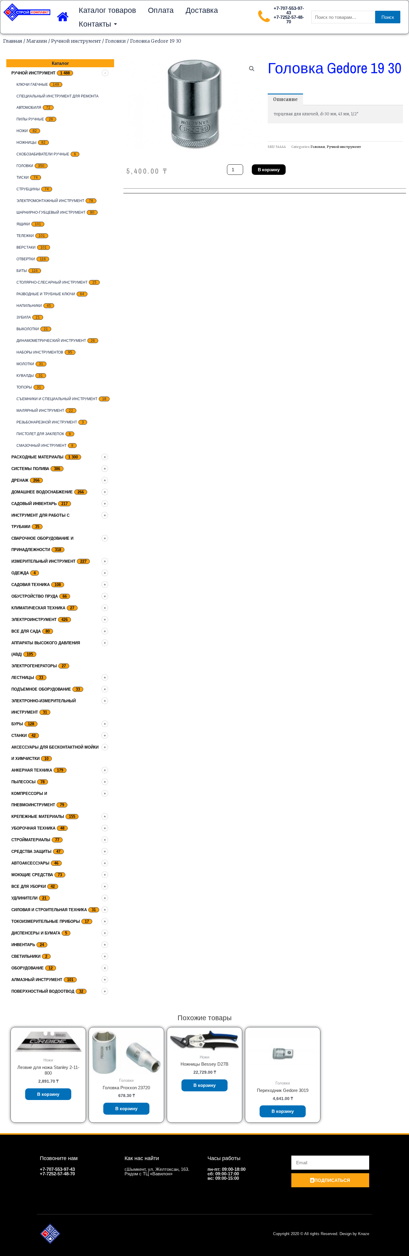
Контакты (95, 24)
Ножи (22, 131)
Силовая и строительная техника (49, 910)
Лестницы (22, 677)
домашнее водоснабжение (42, 492)
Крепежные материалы (37, 816)
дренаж (19, 480)
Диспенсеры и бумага (35, 933)
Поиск (387, 17)
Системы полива (30, 468)
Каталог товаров (107, 10)
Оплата (161, 10)
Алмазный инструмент (36, 979)
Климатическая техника (38, 608)
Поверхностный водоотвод (42, 991)
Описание (285, 99)
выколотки (27, 329)
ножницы (26, 142)
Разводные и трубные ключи (45, 294)
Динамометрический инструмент (51, 341)
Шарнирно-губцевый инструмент (50, 212)
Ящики (23, 224)
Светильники (25, 956)
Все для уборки (28, 886)
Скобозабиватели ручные (42, 154)
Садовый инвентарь (34, 503)
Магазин (36, 41)
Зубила (23, 317)
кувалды (25, 376)
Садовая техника (30, 584)
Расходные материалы (37, 457)
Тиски (22, 177)
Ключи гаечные (32, 84)
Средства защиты (31, 851)
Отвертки (25, 259)
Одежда (20, 573)
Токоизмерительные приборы (45, 921)
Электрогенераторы (34, 666)
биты (21, 271)
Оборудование (27, 968)
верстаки (26, 247)
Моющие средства (32, 875)
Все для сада (26, 631)
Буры (17, 724)
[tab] (285, 99)
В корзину (269, 169)
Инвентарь (23, 945)
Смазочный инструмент (41, 445)
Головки (115, 41)
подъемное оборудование (41, 689)
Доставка (202, 10)
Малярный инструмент (40, 411)
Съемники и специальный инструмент (56, 399)
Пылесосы (23, 782)
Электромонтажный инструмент (50, 201)
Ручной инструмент (76, 41)
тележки (25, 236)
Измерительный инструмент (43, 561)
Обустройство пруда (34, 596)
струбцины (28, 189)
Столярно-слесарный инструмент (51, 282)
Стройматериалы (30, 840)
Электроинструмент (34, 619)
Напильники (29, 306)
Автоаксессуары (30, 863)
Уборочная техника (33, 828)
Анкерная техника (31, 770)
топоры (24, 387)
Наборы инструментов (39, 352)
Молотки (25, 364)
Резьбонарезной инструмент (46, 422)
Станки (19, 735)
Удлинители (24, 898)
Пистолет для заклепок (40, 434)
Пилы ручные (30, 119)
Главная (12, 41)
